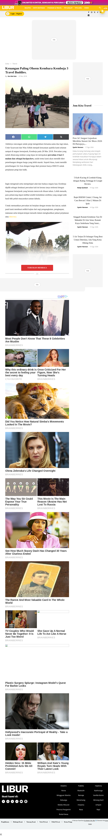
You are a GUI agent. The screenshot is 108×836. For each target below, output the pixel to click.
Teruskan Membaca (37, 268)
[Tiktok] (97, 12)
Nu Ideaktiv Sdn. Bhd (89, 820)
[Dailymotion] (88, 15)
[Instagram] (91, 12)
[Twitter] (94, 12)
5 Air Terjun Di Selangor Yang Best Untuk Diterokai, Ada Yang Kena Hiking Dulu (87, 239)
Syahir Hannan (78, 147)
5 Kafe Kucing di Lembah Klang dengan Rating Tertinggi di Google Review (87, 180)
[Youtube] (21, 801)
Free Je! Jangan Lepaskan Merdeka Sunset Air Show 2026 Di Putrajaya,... (87, 141)
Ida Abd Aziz (12, 76)
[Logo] (8, 7)
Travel (15, 64)
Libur (7, 64)
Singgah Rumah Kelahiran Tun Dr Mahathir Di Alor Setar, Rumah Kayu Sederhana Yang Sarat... (87, 220)
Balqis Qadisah (82, 188)
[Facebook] (88, 12)
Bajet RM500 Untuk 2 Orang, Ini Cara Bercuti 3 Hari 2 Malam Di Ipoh (88, 200)
